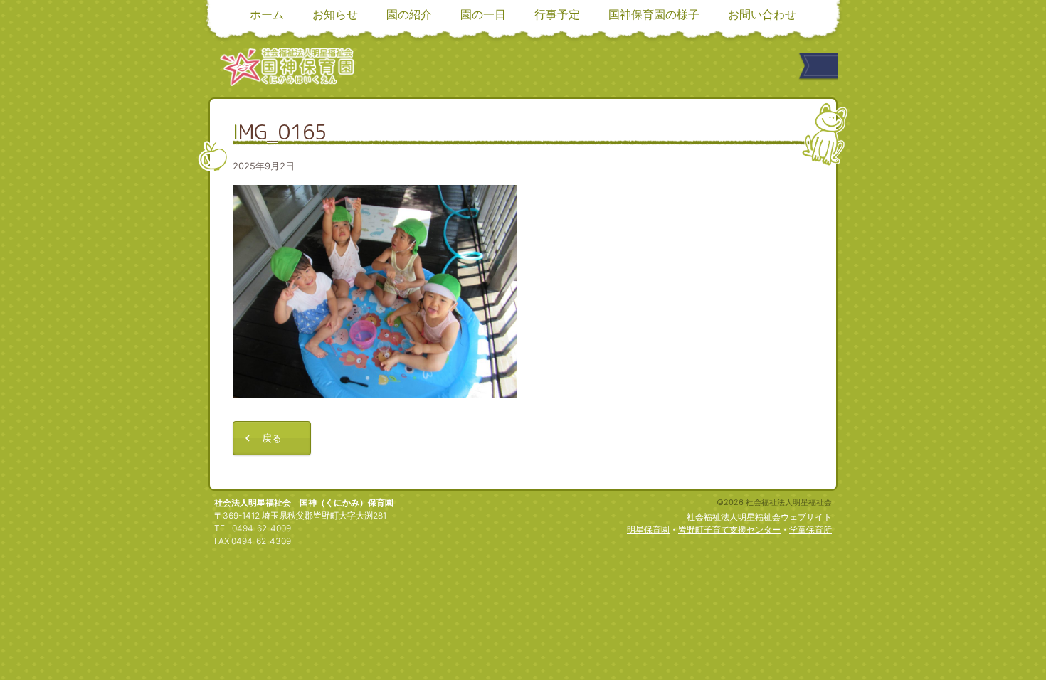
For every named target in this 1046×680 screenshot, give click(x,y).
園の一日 (483, 14)
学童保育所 (810, 529)
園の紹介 (409, 14)
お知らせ (335, 14)
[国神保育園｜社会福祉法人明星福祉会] (287, 66)
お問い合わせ (762, 14)
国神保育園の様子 (653, 14)
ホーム (267, 14)
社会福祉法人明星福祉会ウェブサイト (759, 516)
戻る (272, 438)
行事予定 (557, 14)
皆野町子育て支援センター (729, 529)
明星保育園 (648, 529)
